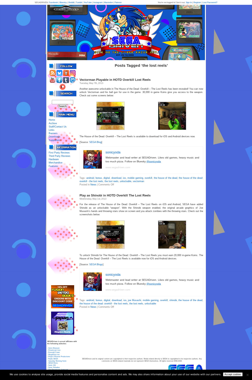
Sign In (189, 2)
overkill (148, 178)
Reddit (71, 2)
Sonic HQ (52, 365)
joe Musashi (134, 300)
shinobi (173, 300)
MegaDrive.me (54, 354)
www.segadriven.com (118, 167)
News (93, 184)
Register (197, 2)
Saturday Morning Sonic (57, 361)
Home (52, 119)
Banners (53, 133)
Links (51, 130)
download (116, 178)
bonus (99, 178)
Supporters (54, 140)
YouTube (88, 2)
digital (106, 178)
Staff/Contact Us (58, 126)
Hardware (54, 159)
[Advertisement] (62, 226)
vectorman (138, 181)
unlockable (125, 181)
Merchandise (55, 162)
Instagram (97, 2)
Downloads (54, 136)
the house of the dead (165, 178)
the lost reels (111, 181)
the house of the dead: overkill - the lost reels (104, 303)
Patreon (118, 2)
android (90, 178)
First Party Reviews (59, 152)
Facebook (53, 2)
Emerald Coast (54, 352)
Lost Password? (210, 2)
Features (53, 166)
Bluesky (63, 2)
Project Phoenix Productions (59, 356)
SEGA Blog (95, 142)
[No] (247, 375)
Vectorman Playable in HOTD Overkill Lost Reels (115, 80)
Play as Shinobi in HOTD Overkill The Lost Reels (115, 195)
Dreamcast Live (54, 350)
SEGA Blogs (96, 264)
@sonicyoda (153, 161)
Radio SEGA (53, 359)
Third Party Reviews (59, 156)
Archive (53, 123)
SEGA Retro (53, 363)
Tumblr (79, 2)
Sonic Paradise (54, 367)
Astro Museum (54, 348)
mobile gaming (135, 178)
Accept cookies (233, 374)
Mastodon (108, 2)
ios (124, 178)
